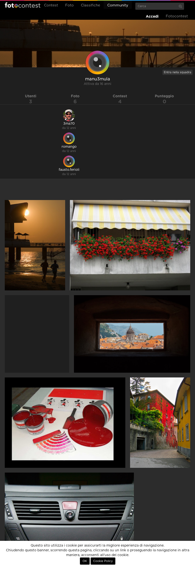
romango (69, 146)
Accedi (152, 16)
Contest (51, 5)
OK (85, 561)
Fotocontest (22, 5)
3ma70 (69, 123)
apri (35, 245)
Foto (69, 5)
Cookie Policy (103, 561)
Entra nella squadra (177, 72)
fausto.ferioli (69, 169)
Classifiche (90, 5)
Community (117, 5)
